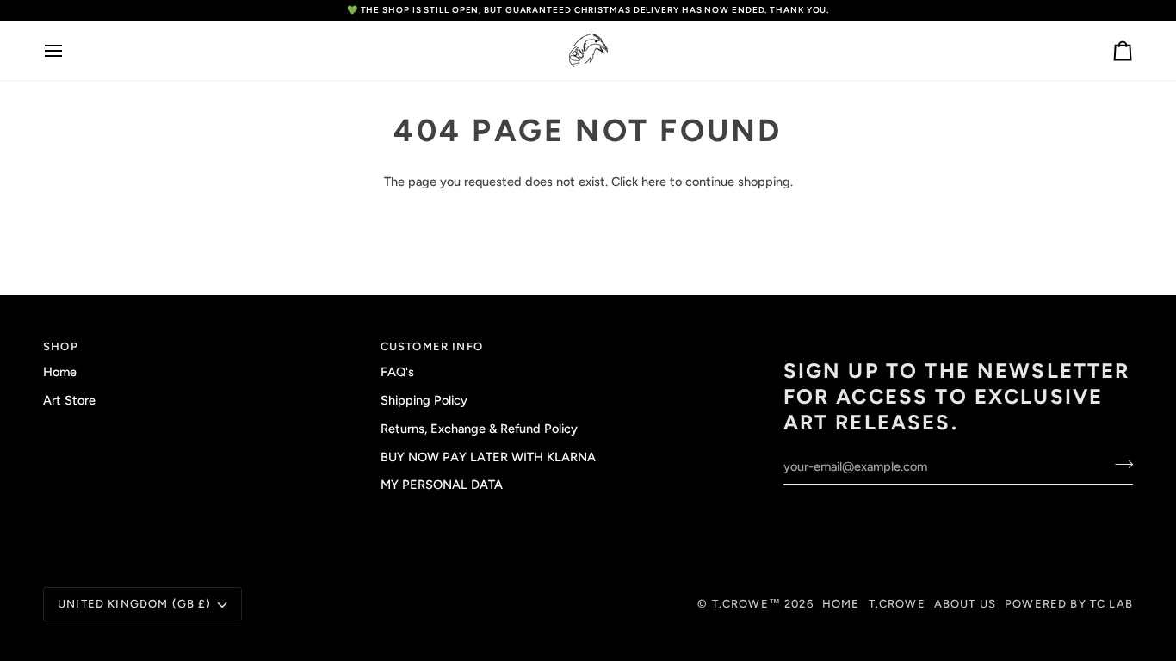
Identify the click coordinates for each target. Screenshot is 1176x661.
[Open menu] (69, 50)
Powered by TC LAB (1069, 603)
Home (60, 372)
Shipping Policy (424, 400)
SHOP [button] (60, 346)
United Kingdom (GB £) (135, 603)
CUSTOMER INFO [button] (432, 346)
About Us (965, 603)
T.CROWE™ (748, 603)
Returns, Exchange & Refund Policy (479, 428)
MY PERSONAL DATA (442, 484)
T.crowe (897, 603)
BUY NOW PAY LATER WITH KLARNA (488, 457)
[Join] (1119, 465)
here (653, 181)
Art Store (69, 400)
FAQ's (397, 372)
